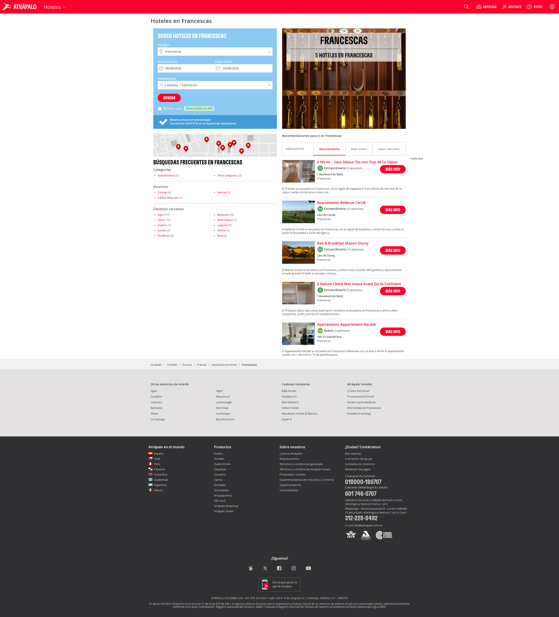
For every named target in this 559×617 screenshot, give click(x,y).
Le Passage (158, 419)
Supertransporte (290, 485)
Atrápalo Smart (224, 511)
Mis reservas (353, 453)
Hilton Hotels (290, 408)
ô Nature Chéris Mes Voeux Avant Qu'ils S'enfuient (359, 284)
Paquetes (220, 469)
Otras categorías (227, 175)
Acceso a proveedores (361, 402)
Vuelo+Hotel (222, 464)
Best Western (290, 402)
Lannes (162, 230)
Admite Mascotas (168, 197)
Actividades (221, 490)
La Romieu (223, 413)
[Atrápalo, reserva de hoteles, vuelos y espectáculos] (20, 7)
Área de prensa (289, 459)
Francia (201, 365)
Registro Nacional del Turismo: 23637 (239, 607)
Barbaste (222, 214)
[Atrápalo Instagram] (294, 568)
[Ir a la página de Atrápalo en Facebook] (279, 568)
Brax (220, 235)
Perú (157, 464)
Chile (157, 459)
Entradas (220, 485)
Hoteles (172, 365)
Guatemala (161, 480)
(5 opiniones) (354, 168)
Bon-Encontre (225, 419)
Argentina (160, 485)
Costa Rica (160, 474)
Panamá (159, 469)
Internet (222, 192)
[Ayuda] (534, 6)
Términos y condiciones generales (301, 464)
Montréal (222, 408)
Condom (156, 396)
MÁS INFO (392, 169)
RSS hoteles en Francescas (364, 408)
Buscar (169, 97)
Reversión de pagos (357, 469)
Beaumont (223, 396)
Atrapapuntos (223, 495)
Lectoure (156, 402)
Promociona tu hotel (360, 396)
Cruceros (220, 474)
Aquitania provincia (224, 365)
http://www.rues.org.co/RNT (368, 607)
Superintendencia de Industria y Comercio (307, 480)
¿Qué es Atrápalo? (291, 453)
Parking (162, 192)
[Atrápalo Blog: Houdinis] (250, 567)
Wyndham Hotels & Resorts (299, 413)
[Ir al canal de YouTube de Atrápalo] (308, 568)
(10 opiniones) (355, 249)
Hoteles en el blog (358, 413)
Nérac (161, 220)
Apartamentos (166, 175)
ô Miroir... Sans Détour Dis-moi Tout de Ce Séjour (357, 162)
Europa (187, 365)
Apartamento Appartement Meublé (346, 324)
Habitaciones (167, 78)
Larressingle (224, 402)
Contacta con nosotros (360, 464)
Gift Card (219, 501)
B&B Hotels (289, 391)
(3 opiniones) (354, 290)
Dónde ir (163, 44)
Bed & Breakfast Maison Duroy (343, 243)
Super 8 (287, 419)
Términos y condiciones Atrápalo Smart (305, 469)
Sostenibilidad (289, 490)
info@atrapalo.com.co (368, 525)
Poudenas (164, 235)
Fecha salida (223, 61)
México (158, 490)
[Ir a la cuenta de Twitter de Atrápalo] (265, 568)
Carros (218, 480)
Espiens (162, 225)
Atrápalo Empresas (226, 506)
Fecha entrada (167, 61)
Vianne (221, 230)
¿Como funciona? (358, 391)
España (158, 453)
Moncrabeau (225, 220)
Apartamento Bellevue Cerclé (341, 203)
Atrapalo (156, 365)
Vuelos (218, 453)
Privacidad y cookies (293, 474)
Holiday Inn (289, 396)
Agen (161, 214)
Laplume (222, 225)
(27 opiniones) (355, 208)
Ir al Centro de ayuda (358, 459)
